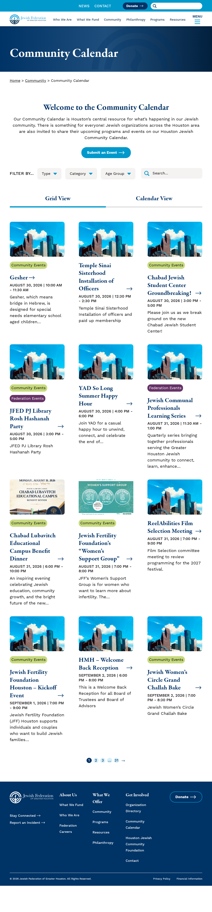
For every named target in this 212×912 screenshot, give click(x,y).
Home (15, 80)
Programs (157, 20)
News (84, 6)
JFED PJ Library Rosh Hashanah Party (37, 420)
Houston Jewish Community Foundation (139, 844)
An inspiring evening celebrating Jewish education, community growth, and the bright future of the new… (36, 563)
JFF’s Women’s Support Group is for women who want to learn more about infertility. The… (105, 560)
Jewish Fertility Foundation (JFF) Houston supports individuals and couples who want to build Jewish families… (37, 700)
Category (78, 173)
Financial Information (189, 878)
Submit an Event (102, 152)
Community (112, 20)
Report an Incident (25, 823)
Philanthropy (135, 20)
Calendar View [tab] (154, 198)
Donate (132, 6)
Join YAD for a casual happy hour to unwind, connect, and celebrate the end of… (105, 414)
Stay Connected (23, 816)
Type (46, 173)
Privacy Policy (161, 878)
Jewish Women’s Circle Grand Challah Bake (171, 686)
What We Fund (88, 20)
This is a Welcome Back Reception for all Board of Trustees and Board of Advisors (105, 682)
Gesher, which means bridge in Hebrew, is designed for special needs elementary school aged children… (36, 294)
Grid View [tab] (58, 198)
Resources (178, 20)
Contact (102, 6)
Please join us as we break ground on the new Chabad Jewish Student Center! (174, 298)
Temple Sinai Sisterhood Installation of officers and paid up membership (105, 292)
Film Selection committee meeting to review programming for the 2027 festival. (173, 545)
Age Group (114, 173)
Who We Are (62, 20)
